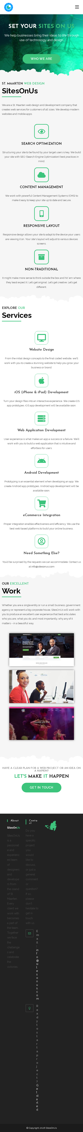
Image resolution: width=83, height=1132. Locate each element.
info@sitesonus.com (42, 566)
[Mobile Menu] (77, 7)
